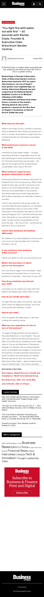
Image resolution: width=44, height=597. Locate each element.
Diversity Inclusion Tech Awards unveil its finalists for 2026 (19, 424)
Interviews (8, 454)
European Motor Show (35, 447)
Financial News (18, 450)
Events (4, 451)
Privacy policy (22, 587)
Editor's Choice (20, 447)
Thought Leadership (28, 458)
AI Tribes (19, 443)
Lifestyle (20, 454)
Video (5, 461)
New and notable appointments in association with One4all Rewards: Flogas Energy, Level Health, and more (21, 399)
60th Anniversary (9, 443)
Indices (31, 451)
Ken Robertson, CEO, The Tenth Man (19, 380)
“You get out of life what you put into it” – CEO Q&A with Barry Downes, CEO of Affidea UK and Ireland (21, 408)
